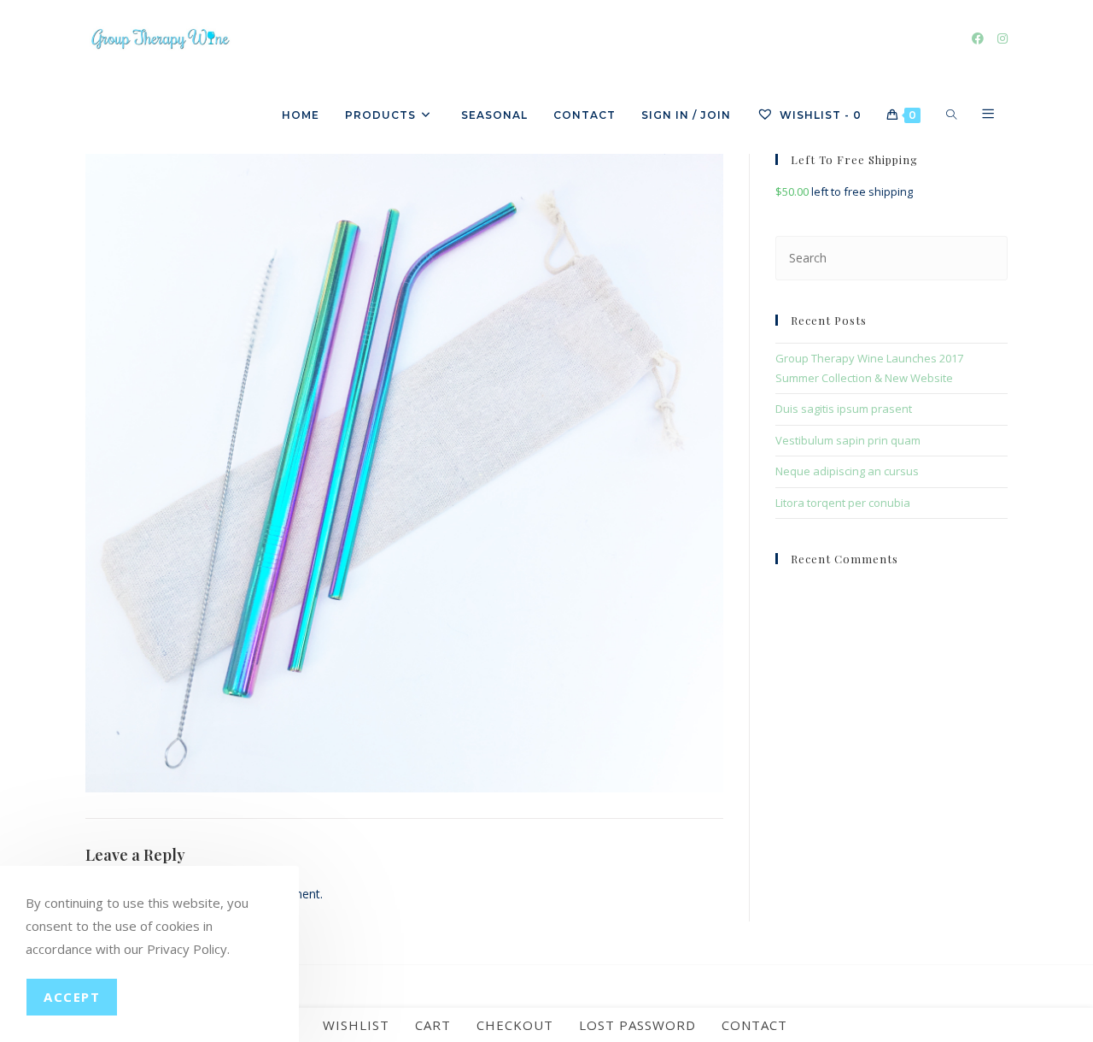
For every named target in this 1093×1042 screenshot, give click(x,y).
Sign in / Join (686, 115)
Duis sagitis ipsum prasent (843, 408)
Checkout (514, 1024)
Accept (72, 996)
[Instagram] (1002, 38)
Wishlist (356, 1024)
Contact (754, 1024)
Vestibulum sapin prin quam (848, 440)
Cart (433, 1024)
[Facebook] (978, 38)
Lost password (637, 1024)
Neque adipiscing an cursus (847, 471)
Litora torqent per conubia (842, 502)
